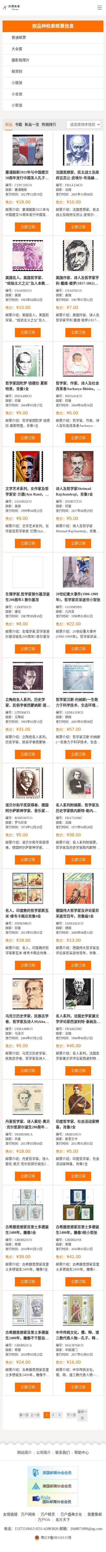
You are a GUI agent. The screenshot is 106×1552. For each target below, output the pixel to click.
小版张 (17, 83)
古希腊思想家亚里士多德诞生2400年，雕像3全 (27, 1230)
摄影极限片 (21, 60)
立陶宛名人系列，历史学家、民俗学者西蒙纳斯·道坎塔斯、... (27, 703)
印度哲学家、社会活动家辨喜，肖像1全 (77, 1124)
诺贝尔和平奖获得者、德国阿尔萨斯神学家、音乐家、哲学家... (27, 808)
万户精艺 (48, 1514)
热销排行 (49, 125)
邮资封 (17, 71)
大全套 (17, 49)
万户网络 (28, 1514)
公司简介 (43, 1452)
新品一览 (32, 125)
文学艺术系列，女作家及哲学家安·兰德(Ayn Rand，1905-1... (27, 492)
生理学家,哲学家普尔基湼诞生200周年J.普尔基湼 (27, 597)
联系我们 (62, 1452)
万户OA (44, 1520)
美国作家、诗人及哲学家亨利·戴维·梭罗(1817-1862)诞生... (77, 281)
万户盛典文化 (71, 1514)
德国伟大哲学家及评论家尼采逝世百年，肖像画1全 (77, 913)
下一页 (71, 1415)
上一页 (35, 1415)
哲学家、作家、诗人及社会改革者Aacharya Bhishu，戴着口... (78, 386)
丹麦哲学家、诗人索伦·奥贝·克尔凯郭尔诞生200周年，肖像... (27, 1125)
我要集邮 (94, 1514)
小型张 (17, 105)
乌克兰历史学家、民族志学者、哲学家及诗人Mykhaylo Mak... (27, 1019)
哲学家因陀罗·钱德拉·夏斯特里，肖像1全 (26, 386)
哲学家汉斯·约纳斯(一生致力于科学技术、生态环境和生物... (77, 703)
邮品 (8, 125)
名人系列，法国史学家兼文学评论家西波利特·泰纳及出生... (78, 1019)
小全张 (17, 94)
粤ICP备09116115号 (56, 1538)
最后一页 (82, 1415)
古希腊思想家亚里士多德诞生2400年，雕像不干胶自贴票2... (27, 1336)
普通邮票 (19, 38)
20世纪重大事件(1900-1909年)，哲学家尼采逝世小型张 (78, 597)
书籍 (18, 125)
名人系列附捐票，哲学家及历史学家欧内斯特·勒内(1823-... (77, 808)
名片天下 (63, 1520)
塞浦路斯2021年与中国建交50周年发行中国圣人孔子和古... (27, 175)
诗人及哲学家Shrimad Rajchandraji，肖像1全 (74, 491)
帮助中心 (81, 1452)
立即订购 (28, 227)
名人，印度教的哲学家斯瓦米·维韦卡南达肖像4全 (27, 913)
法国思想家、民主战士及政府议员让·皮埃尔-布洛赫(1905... (77, 175)
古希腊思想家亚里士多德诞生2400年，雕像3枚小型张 (77, 1230)
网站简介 (24, 1452)
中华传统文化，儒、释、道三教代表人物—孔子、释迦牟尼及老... (77, 1336)
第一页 (24, 1415)
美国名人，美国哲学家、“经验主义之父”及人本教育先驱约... (27, 281)
